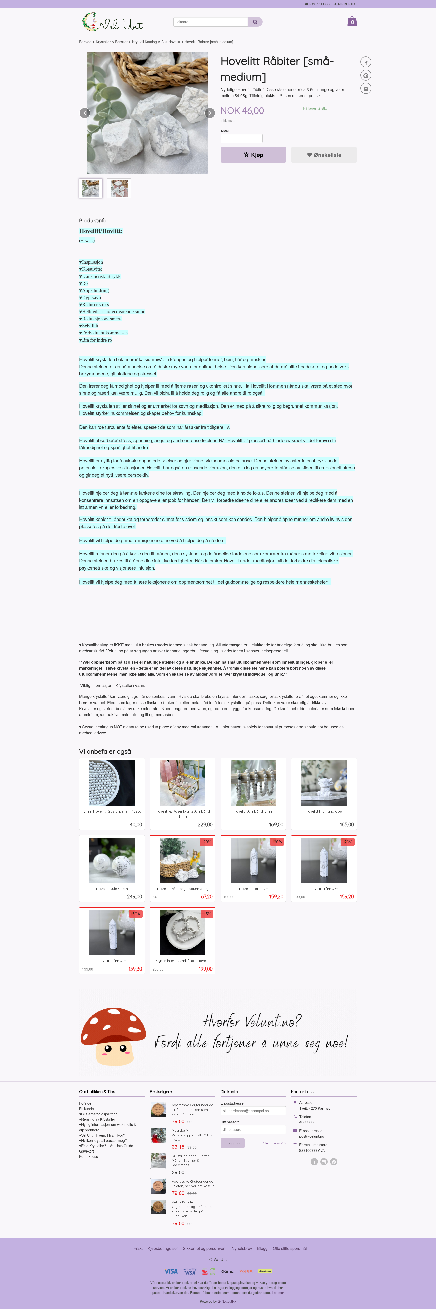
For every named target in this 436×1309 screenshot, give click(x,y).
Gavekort (86, 1151)
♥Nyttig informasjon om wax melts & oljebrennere (107, 1127)
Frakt (138, 1248)
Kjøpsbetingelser (163, 1248)
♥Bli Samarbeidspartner (98, 1113)
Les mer (278, 1292)
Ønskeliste (326, 155)
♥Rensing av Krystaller (97, 1119)
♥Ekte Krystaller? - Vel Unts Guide (106, 1145)
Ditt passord (230, 1121)
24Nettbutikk (227, 1301)
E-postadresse (232, 1103)
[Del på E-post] (365, 88)
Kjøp (257, 155)
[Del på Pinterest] (365, 75)
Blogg (262, 1248)
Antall (225, 130)
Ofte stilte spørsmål (290, 1248)
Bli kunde (86, 1108)
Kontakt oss (88, 1156)
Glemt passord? (274, 1143)
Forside (85, 41)
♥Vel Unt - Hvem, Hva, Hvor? (102, 1135)
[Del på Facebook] (365, 61)
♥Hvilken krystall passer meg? (103, 1140)
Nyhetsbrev (242, 1248)
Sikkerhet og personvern (205, 1248)
